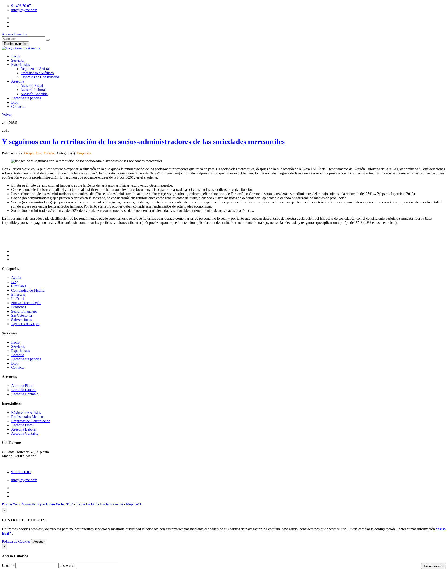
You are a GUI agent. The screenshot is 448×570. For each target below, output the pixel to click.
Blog (14, 102)
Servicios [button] (18, 60)
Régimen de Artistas (35, 69)
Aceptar (38, 541)
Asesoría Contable (34, 94)
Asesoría (17, 355)
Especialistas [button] (20, 64)
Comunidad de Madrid (28, 290)
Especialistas (20, 351)
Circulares (18, 286)
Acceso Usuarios (14, 34)
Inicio (15, 56)
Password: (67, 565)
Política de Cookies (16, 541)
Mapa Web (134, 504)
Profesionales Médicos (37, 73)
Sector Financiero (24, 311)
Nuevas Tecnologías (26, 303)
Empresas (18, 294)
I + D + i (17, 299)
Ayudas (16, 278)
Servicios (18, 346)
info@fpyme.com (24, 10)
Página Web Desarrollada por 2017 (37, 504)
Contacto (17, 106)
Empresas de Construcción (40, 77)
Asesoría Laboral (33, 90)
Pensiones (18, 307)
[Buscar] (48, 40)
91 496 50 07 (21, 6)
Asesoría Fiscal (32, 85)
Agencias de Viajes (25, 324)
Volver (7, 114)
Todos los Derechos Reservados (99, 504)
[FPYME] (21, 48)
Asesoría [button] (17, 81)
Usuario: (8, 565)
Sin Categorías (22, 315)
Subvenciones (21, 320)
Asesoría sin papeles (26, 98)
